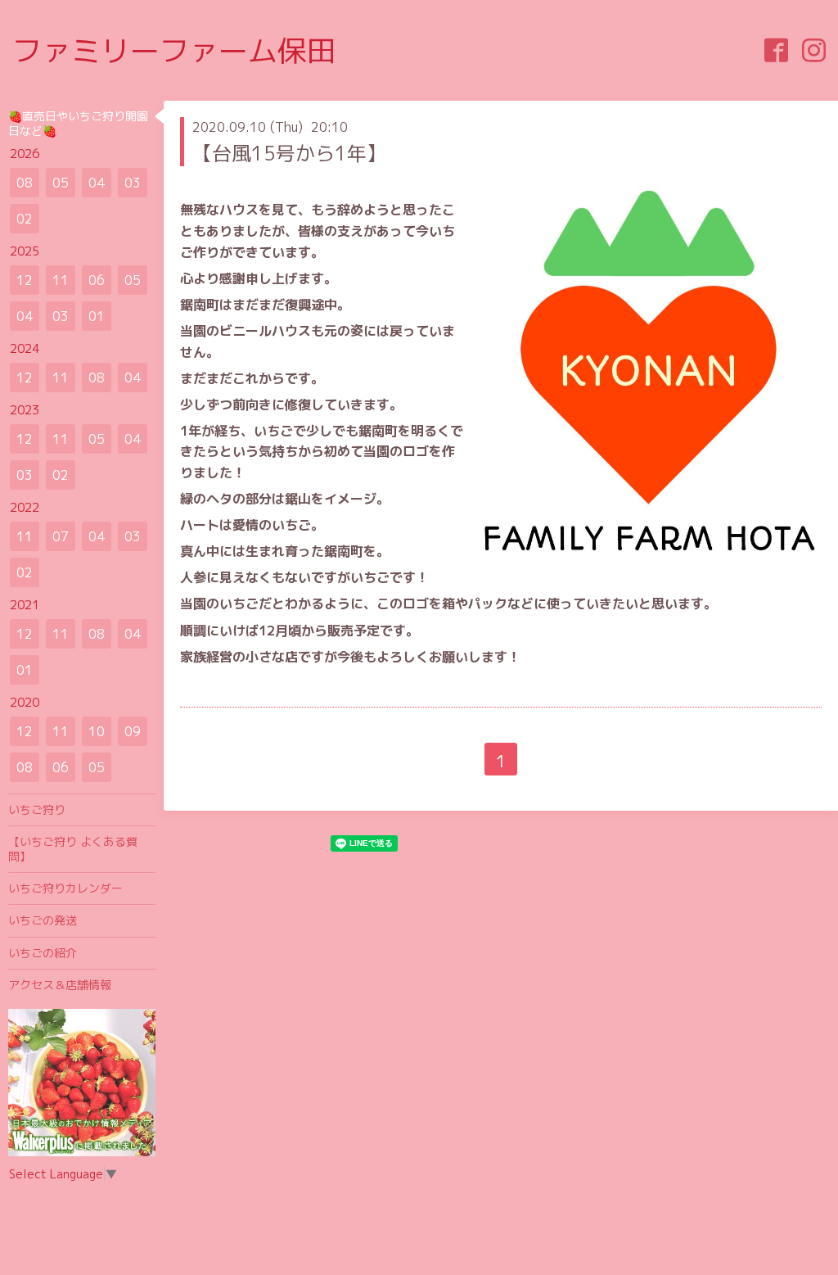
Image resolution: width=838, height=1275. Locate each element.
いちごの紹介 (42, 953)
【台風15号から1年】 (289, 153)
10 (96, 731)
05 (60, 183)
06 (96, 280)
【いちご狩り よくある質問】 (72, 849)
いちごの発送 (42, 920)
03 (132, 183)
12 (24, 280)
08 (24, 183)
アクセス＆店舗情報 (59, 984)
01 (96, 316)
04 (96, 183)
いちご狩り (36, 809)
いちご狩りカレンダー (65, 888)
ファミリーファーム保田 (174, 50)
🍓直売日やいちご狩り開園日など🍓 (78, 123)
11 (60, 280)
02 (24, 219)
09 (132, 731)
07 (60, 536)
